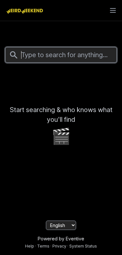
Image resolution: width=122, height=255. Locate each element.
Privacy (59, 246)
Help (29, 246)
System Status (83, 246)
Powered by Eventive (61, 238)
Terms (43, 246)
